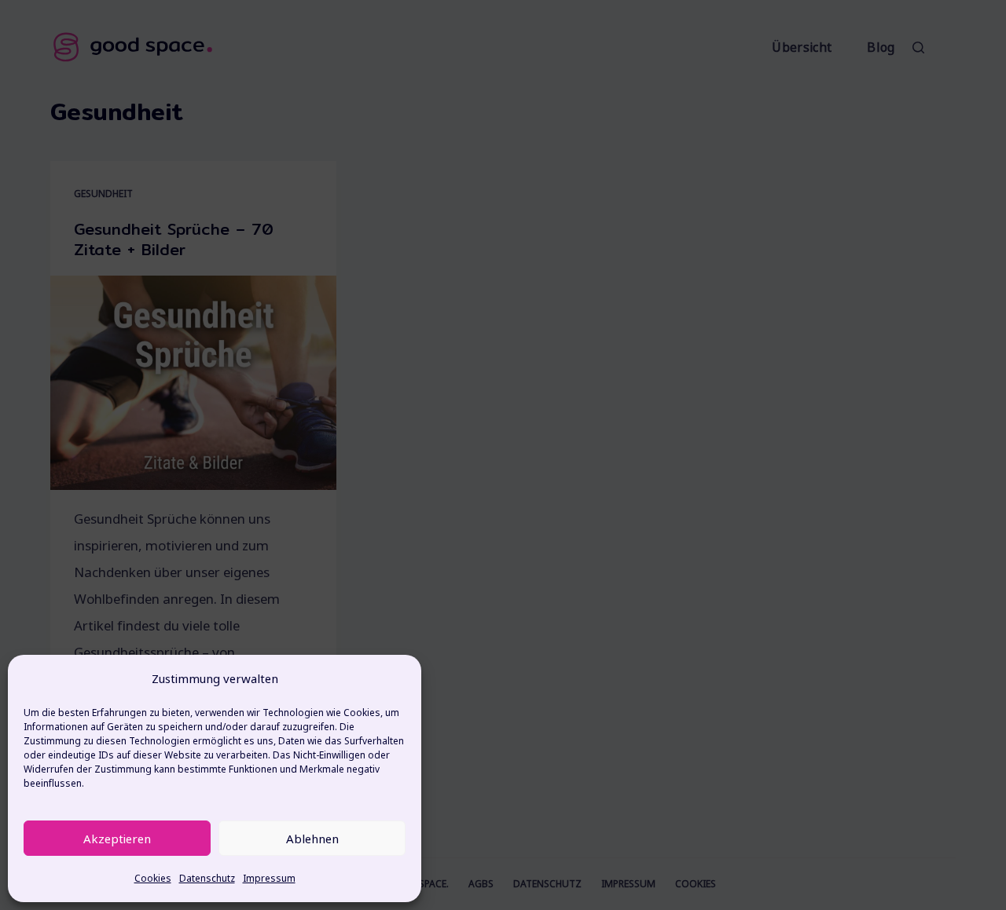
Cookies (152, 878)
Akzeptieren (117, 838)
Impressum (269, 878)
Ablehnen (312, 838)
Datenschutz (207, 878)
